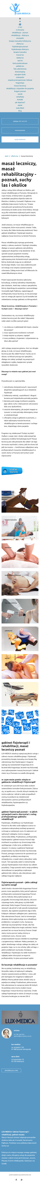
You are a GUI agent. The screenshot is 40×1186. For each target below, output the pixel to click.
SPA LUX (20, 60)
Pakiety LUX (20, 66)
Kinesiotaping (20, 72)
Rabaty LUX (20, 58)
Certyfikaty (20, 97)
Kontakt (20, 99)
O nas (20, 27)
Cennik (20, 94)
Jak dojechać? (20, 102)
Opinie (20, 105)
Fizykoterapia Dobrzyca (20, 49)
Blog (20, 111)
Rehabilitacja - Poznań (20, 32)
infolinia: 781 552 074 (20, 121)
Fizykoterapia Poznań (20, 46)
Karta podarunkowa (20, 63)
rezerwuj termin (20, 130)
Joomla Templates (13, 1174)
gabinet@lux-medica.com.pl (22, 1036)
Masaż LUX (20, 55)
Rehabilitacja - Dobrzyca (20, 35)
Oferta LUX (20, 44)
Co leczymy (20, 30)
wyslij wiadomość (20, 139)
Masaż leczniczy (20, 86)
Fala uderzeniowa (20, 69)
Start (6, 156)
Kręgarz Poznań (20, 91)
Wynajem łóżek (20, 74)
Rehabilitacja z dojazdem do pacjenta (20, 88)
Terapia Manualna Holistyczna (20, 41)
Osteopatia (20, 77)
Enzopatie (20, 38)
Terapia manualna (20, 52)
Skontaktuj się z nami (11, 1070)
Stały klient (20, 108)
